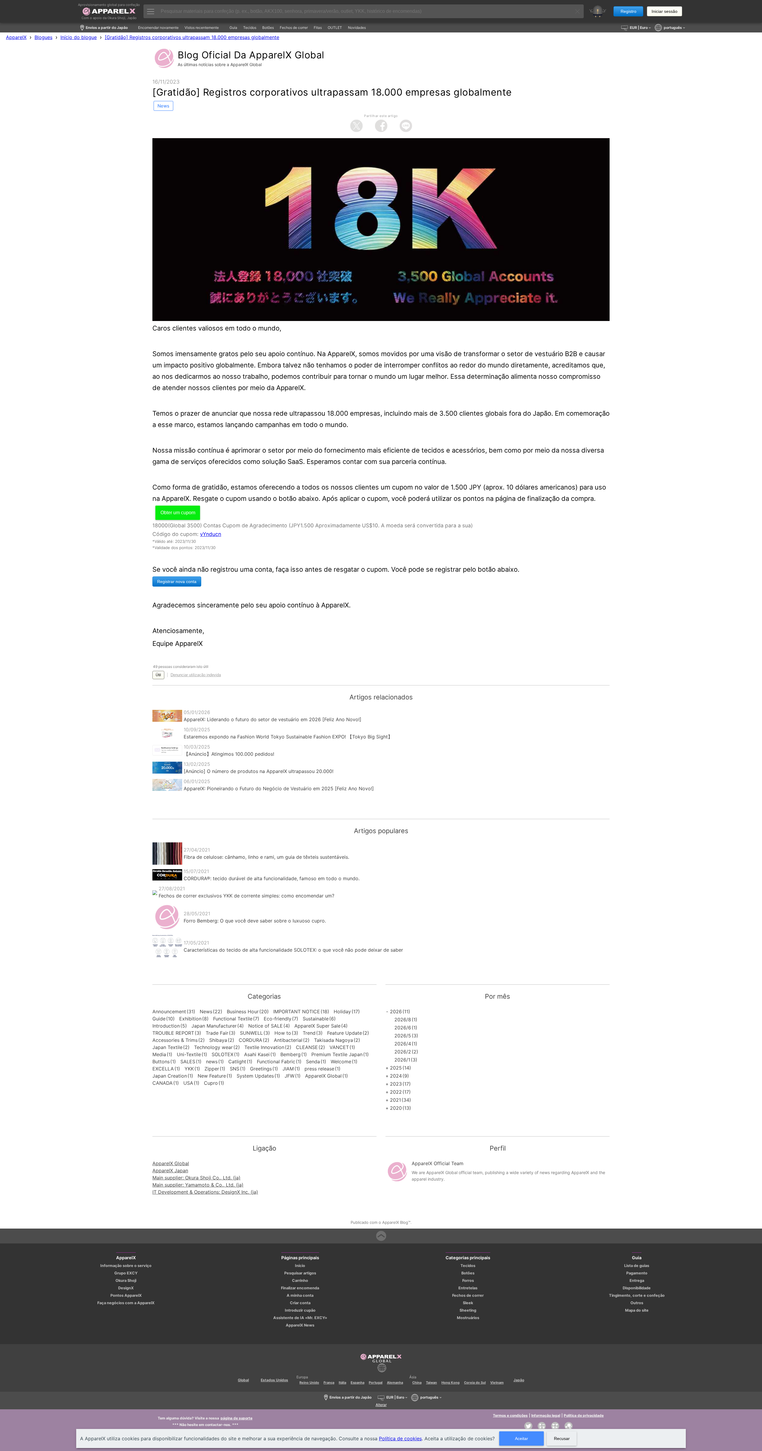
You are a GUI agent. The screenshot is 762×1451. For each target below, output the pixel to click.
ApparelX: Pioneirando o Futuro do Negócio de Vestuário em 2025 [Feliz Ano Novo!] (279, 788)
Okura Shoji (125, 1280)
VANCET (339, 1047)
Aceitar (521, 1438)
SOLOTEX (222, 1054)
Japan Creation (169, 1076)
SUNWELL (251, 1033)
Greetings (261, 1069)
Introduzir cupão (300, 1310)
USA (188, 1083)
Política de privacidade (584, 1415)
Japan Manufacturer (214, 1026)
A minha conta (300, 1295)
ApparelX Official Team (437, 1163)
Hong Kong (450, 1382)
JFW (289, 1076)
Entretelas (467, 1288)
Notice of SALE (265, 1026)
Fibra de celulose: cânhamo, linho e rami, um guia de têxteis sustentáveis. (266, 857)
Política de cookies (400, 1438)
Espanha (357, 1382)
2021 (395, 1100)
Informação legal (545, 1415)
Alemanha (395, 1382)
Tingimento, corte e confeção (637, 1295)
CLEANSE (307, 1047)
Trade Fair (217, 1033)
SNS (234, 1069)
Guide (158, 1019)
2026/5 (402, 1036)
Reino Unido (309, 1382)
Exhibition (190, 1019)
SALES (187, 1062)
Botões (467, 1273)
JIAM (288, 1069)
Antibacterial (288, 1040)
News (206, 1011)
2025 (396, 1068)
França (329, 1382)
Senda (313, 1062)
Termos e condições (510, 1415)
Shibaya (218, 1040)
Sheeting (468, 1310)
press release (319, 1069)
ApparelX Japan (170, 1170)
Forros (468, 1280)
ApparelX (16, 37)
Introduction (166, 1026)
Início (300, 1265)
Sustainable (316, 1019)
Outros (636, 1303)
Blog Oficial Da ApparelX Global (251, 55)
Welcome (341, 1062)
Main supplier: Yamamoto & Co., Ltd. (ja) (197, 1185)
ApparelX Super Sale (317, 1026)
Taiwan (431, 1382)
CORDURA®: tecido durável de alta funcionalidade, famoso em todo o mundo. (272, 878)
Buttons (161, 1062)
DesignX (126, 1288)
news (212, 1062)
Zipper (211, 1069)
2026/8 (402, 1020)
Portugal (375, 1382)
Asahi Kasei (257, 1054)
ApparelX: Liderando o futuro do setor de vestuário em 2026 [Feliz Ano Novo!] (272, 719)
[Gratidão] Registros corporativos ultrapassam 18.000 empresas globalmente (192, 37)
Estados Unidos (274, 1380)
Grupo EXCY (126, 1273)
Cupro (211, 1083)
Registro (628, 11)
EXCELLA (163, 1069)
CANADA (162, 1083)
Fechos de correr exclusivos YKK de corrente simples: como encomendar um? (246, 896)
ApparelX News (300, 1325)
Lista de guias (636, 1265)
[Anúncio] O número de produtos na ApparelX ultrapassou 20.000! (258, 771)
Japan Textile (167, 1047)
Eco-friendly (277, 1019)
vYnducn (210, 534)
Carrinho (300, 1280)
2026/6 (402, 1028)
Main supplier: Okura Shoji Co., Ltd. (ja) (196, 1178)
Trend (309, 1033)
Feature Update (344, 1033)
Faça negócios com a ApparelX (125, 1303)
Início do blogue (78, 37)
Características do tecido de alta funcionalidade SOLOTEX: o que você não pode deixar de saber (293, 950)
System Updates (255, 1076)
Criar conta (300, 1303)
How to (282, 1033)
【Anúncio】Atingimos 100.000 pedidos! (229, 754)
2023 (396, 1084)
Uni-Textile (189, 1054)
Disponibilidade (637, 1288)
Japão (518, 1380)
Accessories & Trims (175, 1040)
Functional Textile (232, 1019)
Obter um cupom (177, 512)
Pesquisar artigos (300, 1273)
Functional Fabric (276, 1062)
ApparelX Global (323, 1076)
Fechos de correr (468, 1295)
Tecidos (467, 1265)
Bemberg (290, 1054)
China (416, 1382)
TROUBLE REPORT (173, 1033)
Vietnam (497, 1382)
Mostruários (468, 1318)
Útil (158, 675)
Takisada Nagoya (333, 1040)
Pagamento (636, 1273)
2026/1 (402, 1060)
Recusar (562, 1438)
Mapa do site (637, 1310)
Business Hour (243, 1011)
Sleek (468, 1303)
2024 (396, 1076)
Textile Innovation (264, 1047)
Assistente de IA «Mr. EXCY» (300, 1318)
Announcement (169, 1011)
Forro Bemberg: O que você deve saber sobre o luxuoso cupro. (255, 921)
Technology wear (213, 1047)
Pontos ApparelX (126, 1295)
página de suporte (236, 1418)
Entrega (637, 1280)
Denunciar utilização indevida (196, 675)
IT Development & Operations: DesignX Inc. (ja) (205, 1192)
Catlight (237, 1062)
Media (159, 1054)
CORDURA (250, 1040)
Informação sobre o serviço (126, 1265)
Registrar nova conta (176, 581)
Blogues (43, 37)
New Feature (212, 1076)
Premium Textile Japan (337, 1054)
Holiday (342, 1011)
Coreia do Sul (475, 1382)
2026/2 (402, 1052)
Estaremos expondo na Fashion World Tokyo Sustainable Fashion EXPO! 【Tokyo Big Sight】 (288, 737)
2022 (396, 1092)
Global (243, 1380)
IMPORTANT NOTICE (296, 1011)
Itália (342, 1382)
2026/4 (402, 1044)
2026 (396, 1011)
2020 (396, 1108)
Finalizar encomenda (300, 1288)
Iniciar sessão (664, 11)
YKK (189, 1069)
